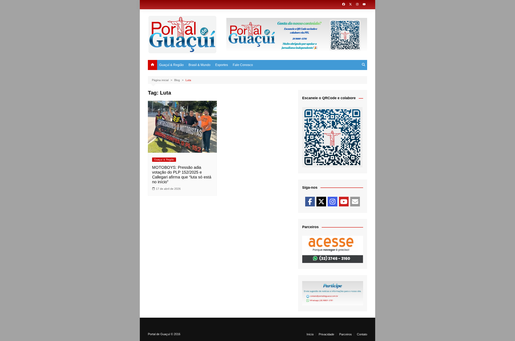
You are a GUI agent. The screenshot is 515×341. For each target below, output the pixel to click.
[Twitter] (321, 201)
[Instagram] (332, 201)
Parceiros (345, 334)
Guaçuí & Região (171, 65)
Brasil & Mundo (199, 65)
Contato (362, 334)
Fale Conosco (243, 65)
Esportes (221, 65)
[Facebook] (310, 201)
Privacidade (326, 334)
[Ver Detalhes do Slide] (296, 34)
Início (310, 334)
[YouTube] (344, 201)
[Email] (355, 201)
